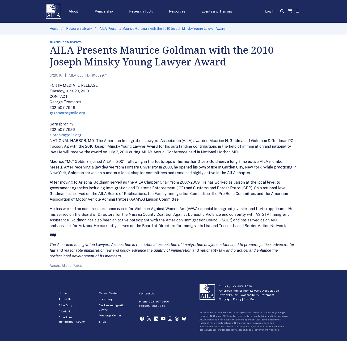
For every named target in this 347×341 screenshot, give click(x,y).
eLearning (106, 299)
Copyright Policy (230, 299)
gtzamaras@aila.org (67, 113)
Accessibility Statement (257, 295)
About (73, 11)
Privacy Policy (228, 295)
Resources (177, 11)
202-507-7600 (159, 301)
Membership (103, 11)
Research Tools (141, 11)
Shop (102, 321)
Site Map (250, 299)
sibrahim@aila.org (65, 135)
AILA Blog (65, 305)
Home (54, 28)
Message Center (110, 315)
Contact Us (146, 293)
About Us (65, 299)
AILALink (65, 311)
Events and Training (217, 11)
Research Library (79, 28)
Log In (270, 11)
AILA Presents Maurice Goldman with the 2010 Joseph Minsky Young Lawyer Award (162, 28)
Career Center (108, 293)
